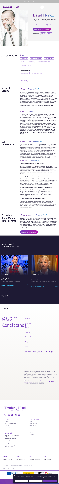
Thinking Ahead (33, 423)
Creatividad (24, 58)
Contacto (32, 434)
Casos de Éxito (33, 425)
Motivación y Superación (43, 61)
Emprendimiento (49, 58)
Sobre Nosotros (33, 430)
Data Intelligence (9, 440)
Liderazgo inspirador (37, 73)
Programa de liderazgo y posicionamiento (10, 445)
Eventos (31, 427)
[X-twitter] (5, 415)
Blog (31, 421)
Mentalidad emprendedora (27, 76)
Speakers (7, 421)
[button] (2, 296)
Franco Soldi (35, 279)
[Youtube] (19, 415)
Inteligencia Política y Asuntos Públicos (12, 436)
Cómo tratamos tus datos (16, 465)
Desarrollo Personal (36, 58)
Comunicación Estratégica (11, 438)
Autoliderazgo (25, 73)
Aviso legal (5, 465)
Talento (31, 432)
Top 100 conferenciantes (11, 423)
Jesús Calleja (5, 279)
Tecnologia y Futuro (26, 65)
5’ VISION (7, 425)
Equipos (23, 61)
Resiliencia (24, 80)
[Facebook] (12, 415)
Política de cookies (28, 465)
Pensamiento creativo (43, 76)
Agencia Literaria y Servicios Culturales (11, 428)
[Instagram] (9, 415)
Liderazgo (31, 61)
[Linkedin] (16, 415)
